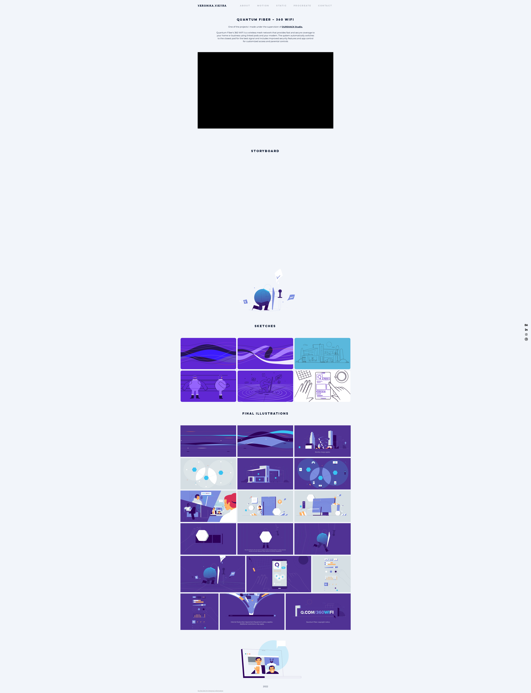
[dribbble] (526, 339)
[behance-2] (526, 325)
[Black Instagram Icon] (526, 334)
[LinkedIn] (526, 329)
